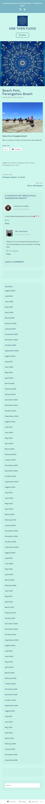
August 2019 (10, 711)
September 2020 (12, 640)
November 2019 (11, 695)
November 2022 (11, 536)
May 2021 (8, 596)
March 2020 (10, 673)
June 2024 (9, 432)
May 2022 (9, 569)
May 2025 (9, 372)
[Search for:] (22, 785)
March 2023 (9, 514)
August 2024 (10, 422)
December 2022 (11, 531)
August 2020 (10, 645)
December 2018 (11, 755)
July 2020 (9, 651)
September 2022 (12, 547)
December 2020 (11, 624)
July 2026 (9, 296)
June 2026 (9, 302)
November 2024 (11, 405)
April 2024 (9, 443)
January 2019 (10, 749)
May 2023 (9, 504)
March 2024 (9, 449)
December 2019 (11, 689)
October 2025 (10, 345)
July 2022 (9, 558)
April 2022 (9, 574)
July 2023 (9, 493)
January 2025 (10, 394)
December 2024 (11, 400)
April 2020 (9, 667)
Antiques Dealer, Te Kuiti (13, 176)
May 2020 (9, 662)
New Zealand (11, 163)
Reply (7, 223)
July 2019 (8, 716)
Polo (13, 165)
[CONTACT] (24, 9)
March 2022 (9, 580)
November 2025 (11, 340)
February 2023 (10, 520)
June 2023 (9, 498)
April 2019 (9, 733)
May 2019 (8, 727)
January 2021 (10, 618)
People (32, 163)
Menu (23, 35)
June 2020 (9, 656)
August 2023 (10, 487)
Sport (18, 165)
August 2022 (10, 553)
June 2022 (9, 564)
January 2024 (10, 460)
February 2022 (10, 585)
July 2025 (9, 362)
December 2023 (11, 465)
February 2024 (10, 454)
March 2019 (9, 738)
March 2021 (9, 607)
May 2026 (9, 307)
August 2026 (10, 291)
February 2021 (10, 613)
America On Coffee (21, 206)
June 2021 (9, 591)
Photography (6, 165)
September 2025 (12, 351)
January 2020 (10, 684)
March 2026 (9, 318)
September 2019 (11, 706)
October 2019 (10, 700)
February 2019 (10, 744)
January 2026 (10, 329)
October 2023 (10, 476)
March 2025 (9, 383)
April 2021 (9, 602)
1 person (15, 251)
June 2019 (9, 722)
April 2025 (9, 378)
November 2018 (11, 760)
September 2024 (12, 416)
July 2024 (9, 427)
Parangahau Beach (22, 163)
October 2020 (10, 634)
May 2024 (9, 438)
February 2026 (10, 323)
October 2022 (10, 542)
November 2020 (11, 629)
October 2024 (10, 411)
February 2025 (10, 389)
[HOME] (20, 9)
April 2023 (9, 509)
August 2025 (10, 356)
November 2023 (11, 471)
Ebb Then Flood (18, 97)
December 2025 (11, 334)
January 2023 (10, 525)
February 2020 (10, 678)
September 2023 (12, 482)
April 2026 (9, 312)
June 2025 (9, 367)
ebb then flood (22, 28)
